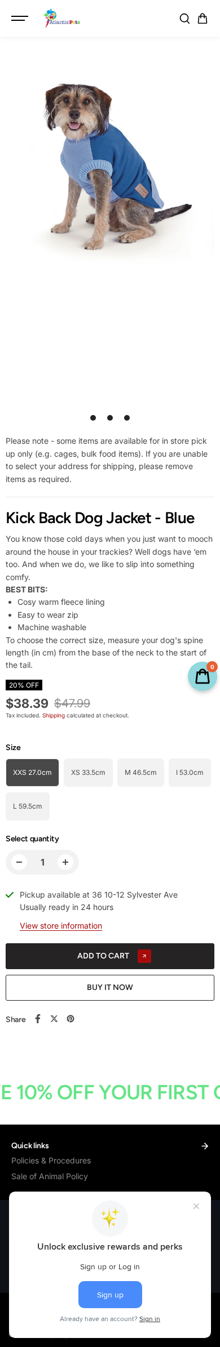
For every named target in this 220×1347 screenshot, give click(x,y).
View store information (61, 925)
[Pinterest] (70, 1018)
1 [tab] (93, 418)
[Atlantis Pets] (61, 18)
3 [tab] (127, 418)
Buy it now (110, 987)
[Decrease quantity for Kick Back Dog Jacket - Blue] (19, 862)
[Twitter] (54, 1018)
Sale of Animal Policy (49, 1176)
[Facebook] (38, 1018)
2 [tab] (110, 418)
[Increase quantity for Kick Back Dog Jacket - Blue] (65, 862)
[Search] (184, 19)
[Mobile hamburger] (20, 18)
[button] (202, 19)
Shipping (53, 715)
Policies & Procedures (51, 1160)
